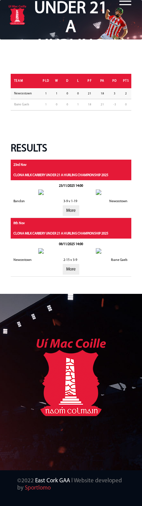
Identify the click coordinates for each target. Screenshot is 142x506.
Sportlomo (38, 488)
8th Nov (19, 223)
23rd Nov (20, 165)
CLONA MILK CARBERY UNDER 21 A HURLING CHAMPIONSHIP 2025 (60, 175)
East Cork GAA (52, 481)
